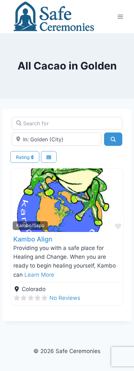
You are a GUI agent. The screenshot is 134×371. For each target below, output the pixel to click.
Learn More (39, 274)
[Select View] (49, 157)
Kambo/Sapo (30, 225)
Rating (23, 157)
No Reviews (64, 298)
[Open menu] (120, 16)
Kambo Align (32, 239)
